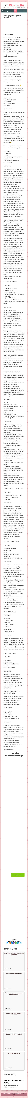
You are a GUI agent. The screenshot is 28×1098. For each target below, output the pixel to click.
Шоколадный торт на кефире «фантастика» (14, 1014)
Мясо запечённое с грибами (14, 973)
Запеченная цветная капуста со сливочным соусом (14, 993)
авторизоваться (13, 1087)
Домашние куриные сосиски (14, 1034)
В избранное (18, 875)
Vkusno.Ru (14, 5)
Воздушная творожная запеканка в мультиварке (14, 953)
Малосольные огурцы (14, 1053)
